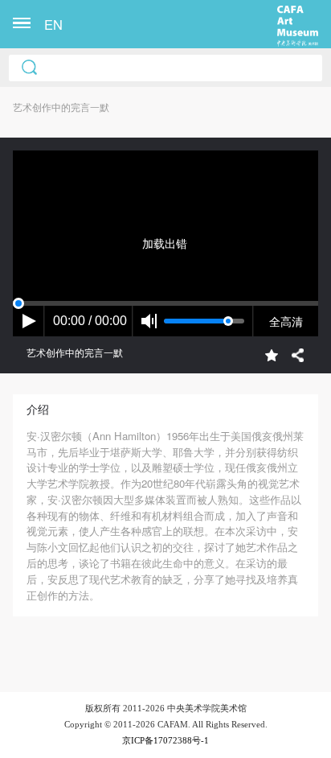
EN (53, 24)
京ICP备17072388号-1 (165, 740)
